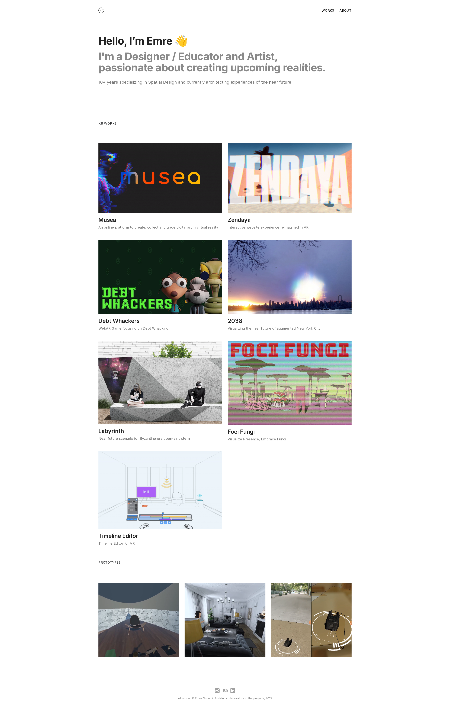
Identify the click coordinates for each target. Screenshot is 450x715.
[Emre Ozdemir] (101, 10)
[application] (138, 623)
